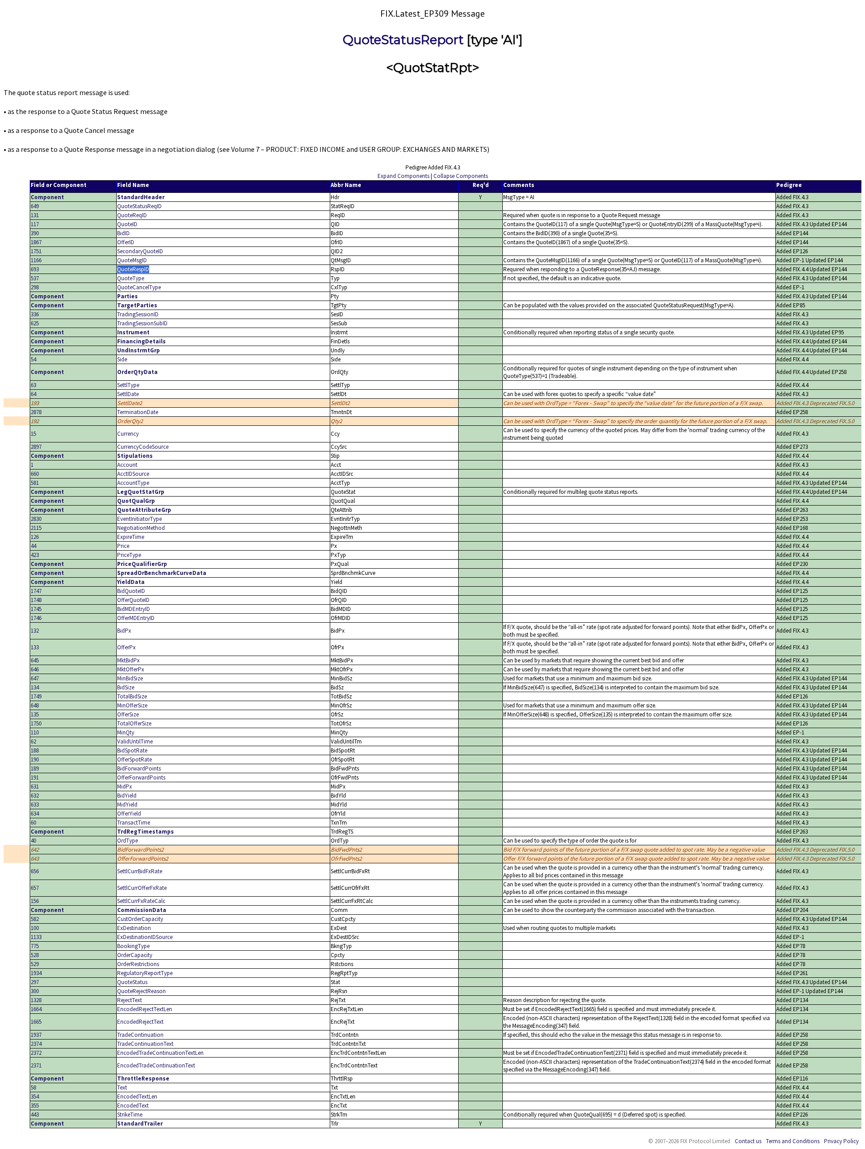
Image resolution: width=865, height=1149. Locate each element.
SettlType (128, 385)
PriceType (129, 555)
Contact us (748, 1141)
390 (35, 233)
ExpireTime (130, 537)
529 (35, 964)
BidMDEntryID (133, 609)
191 (35, 777)
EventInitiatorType (139, 519)
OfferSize (128, 714)
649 (35, 206)
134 (35, 687)
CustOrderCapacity (140, 919)
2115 (36, 528)
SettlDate (128, 394)
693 (35, 269)
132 (35, 630)
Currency (128, 434)
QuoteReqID (132, 215)
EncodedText (133, 1105)
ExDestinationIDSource (145, 937)
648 (35, 705)
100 (35, 928)
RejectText (129, 1000)
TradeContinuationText (145, 1044)
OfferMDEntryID (136, 618)
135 (35, 714)
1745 (36, 609)
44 (33, 546)
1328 (36, 1000)
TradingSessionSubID (142, 323)
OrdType (127, 840)
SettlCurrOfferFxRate (142, 888)
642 (35, 849)
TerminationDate (137, 412)
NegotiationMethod (141, 528)
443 (35, 1114)
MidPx (124, 786)
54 (33, 359)
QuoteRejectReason (141, 991)
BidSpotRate (132, 750)
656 (35, 871)
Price (123, 546)
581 (35, 483)
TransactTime (133, 822)
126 (35, 537)
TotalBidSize (132, 696)
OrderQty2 (130, 421)
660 (35, 474)
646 (35, 669)
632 (35, 795)
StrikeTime (129, 1114)
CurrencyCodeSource (142, 447)
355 (35, 1105)
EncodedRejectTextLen (144, 1009)
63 (33, 385)
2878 (36, 412)
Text (122, 1087)
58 (33, 1087)
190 (35, 759)
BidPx (124, 630)
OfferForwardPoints (141, 777)
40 (33, 840)
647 (35, 678)
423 (35, 555)
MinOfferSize (132, 705)
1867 (36, 242)
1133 (36, 937)
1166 (36, 260)
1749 (36, 696)
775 (35, 946)
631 (35, 786)
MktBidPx (128, 660)
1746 (36, 618)
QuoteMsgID (132, 260)
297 (35, 982)
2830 (36, 519)
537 (35, 278)
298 (35, 287)
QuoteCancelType (139, 287)
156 (35, 901)
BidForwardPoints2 (140, 849)
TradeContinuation (140, 1035)
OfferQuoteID (133, 600)
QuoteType (130, 278)
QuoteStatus (132, 982)
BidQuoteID (131, 591)
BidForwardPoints (139, 768)
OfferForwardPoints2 (142, 858)
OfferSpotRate (134, 759)
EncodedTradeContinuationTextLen (160, 1053)
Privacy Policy (841, 1141)
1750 (36, 723)
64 (33, 394)
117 (35, 224)
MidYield (127, 804)
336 (35, 314)
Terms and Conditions (792, 1141)
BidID (123, 233)
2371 (36, 1065)
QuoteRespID (133, 269)
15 (33, 434)
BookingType (133, 946)
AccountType (133, 483)
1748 (36, 600)
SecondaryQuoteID (140, 251)
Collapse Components (460, 176)
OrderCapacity (134, 955)
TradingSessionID (138, 314)
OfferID (125, 242)
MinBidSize (130, 678)
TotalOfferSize (134, 723)
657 (35, 888)
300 (35, 991)
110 (35, 732)
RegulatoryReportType (145, 973)
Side (122, 359)
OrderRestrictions (138, 964)
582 (35, 919)
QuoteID (127, 224)
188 (35, 750)
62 (33, 741)
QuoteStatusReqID (139, 206)
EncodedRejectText (140, 1022)
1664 (36, 1009)
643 (35, 858)
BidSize (125, 687)
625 (35, 323)
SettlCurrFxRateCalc (141, 901)
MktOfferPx (130, 669)
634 (35, 813)
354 (35, 1096)
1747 (36, 591)
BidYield (127, 795)
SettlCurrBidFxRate (139, 871)
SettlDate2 (129, 403)
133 (35, 647)
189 (35, 768)
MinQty (125, 732)
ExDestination (134, 928)
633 (35, 804)
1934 (36, 973)
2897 (36, 447)
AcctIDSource (133, 474)
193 (35, 403)
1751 (36, 251)
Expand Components (403, 176)
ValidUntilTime (135, 741)
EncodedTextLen (137, 1096)
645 (35, 660)
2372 (36, 1053)
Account (127, 465)
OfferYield (129, 813)
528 (35, 955)
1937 (36, 1035)
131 (35, 215)
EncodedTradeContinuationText (156, 1065)
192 (35, 421)
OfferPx (126, 647)
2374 (36, 1044)
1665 (36, 1022)
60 (33, 822)
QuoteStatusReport (403, 39)
